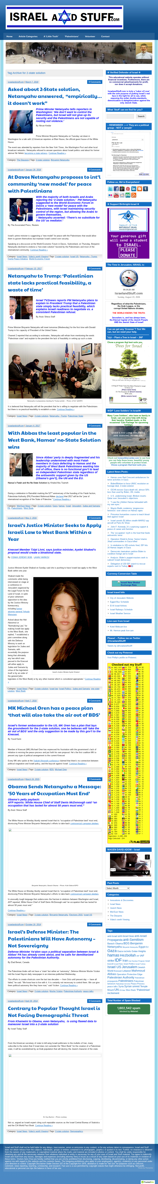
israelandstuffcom (16, 82)
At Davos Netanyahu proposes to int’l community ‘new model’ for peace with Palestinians (54, 183)
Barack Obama (115, 943)
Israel (68, 506)
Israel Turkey (140, 964)
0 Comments (95, 82)
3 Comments (95, 779)
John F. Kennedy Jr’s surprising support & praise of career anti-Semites (127, 528)
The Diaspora (23, 160)
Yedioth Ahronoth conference (46, 761)
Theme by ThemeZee (145, 1168)
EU (147, 947)
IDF (118, 960)
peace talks (88, 991)
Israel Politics (65, 689)
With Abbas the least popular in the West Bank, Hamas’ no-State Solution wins (54, 439)
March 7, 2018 (31, 82)
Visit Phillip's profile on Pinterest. (122, 657)
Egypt (142, 946)
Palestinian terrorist (123, 984)
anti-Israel (112, 936)
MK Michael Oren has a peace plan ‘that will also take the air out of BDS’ (54, 711)
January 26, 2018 (33, 170)
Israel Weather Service (120, 613)
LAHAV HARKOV (41, 557)
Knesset (118, 971)
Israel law (54, 689)
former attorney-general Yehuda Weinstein (18, 611)
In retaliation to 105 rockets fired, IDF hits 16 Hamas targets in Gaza (127, 546)
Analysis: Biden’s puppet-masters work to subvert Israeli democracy (127, 558)
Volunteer (90, 36)
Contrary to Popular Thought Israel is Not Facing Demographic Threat (54, 1011)
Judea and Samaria (91, 506)
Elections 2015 (76, 915)
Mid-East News (23, 506)
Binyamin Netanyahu (60, 160)
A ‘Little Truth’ (51, 36)
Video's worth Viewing (38, 256)
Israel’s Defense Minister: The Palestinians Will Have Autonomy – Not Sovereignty (51, 938)
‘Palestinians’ (72, 36)
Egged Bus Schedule (119, 602)
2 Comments (95, 518)
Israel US (74, 256)
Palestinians (16, 508)
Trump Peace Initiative (18, 259)
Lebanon (126, 971)
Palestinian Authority (73, 991)
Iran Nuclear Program (137, 961)
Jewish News (116, 908)
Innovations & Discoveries (121, 900)
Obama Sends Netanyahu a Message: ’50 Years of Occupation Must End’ (54, 790)
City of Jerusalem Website (122, 598)
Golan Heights (139, 951)
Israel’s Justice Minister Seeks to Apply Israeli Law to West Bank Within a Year (54, 531)
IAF (138, 956)
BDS (52, 769)
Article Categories (28, 36)
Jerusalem (76, 506)
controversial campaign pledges (84, 823)
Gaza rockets (124, 951)
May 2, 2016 (31, 518)
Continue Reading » (57, 153)
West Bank (28, 508)
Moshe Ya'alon (56, 991)
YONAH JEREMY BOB (21, 557)
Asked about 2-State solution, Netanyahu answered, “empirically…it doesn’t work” (55, 95)
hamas (62, 506)
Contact (105, 36)
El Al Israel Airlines (118, 606)
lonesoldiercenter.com (128, 458)
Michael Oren (61, 769)
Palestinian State (75, 416)
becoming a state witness (36, 153)
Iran (125, 960)
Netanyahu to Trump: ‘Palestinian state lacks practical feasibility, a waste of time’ (50, 282)
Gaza (55, 506)
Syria (121, 986)
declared (60, 496)
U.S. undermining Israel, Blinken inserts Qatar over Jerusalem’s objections (126, 497)
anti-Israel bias (126, 936)
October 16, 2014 (33, 924)
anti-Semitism (133, 940)
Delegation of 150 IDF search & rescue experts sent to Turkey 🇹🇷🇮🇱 (126, 565)
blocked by (128, 1009)
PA (9, 508)
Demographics (76, 1131)
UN (116, 989)
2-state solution (43, 160)
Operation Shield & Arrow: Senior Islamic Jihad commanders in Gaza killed (127, 540)
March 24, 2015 (32, 779)
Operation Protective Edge (129, 974)
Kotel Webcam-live (118, 627)
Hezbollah (128, 955)
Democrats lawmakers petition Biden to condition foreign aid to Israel (126, 552)
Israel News (22, 256)
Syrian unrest (132, 986)
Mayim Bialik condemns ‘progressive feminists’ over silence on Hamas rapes (125, 509)
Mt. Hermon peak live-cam (122, 630)
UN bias (122, 990)
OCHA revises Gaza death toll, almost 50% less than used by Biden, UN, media (128, 491)
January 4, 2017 (32, 426)
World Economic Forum (39, 259)
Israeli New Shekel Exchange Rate (130, 583)
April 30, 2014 (31, 1001)
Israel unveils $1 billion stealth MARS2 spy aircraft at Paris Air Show (128, 521)
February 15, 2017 (33, 268)
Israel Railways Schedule (121, 609)
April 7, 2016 (31, 701)
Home (9, 36)
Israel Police (118, 964)
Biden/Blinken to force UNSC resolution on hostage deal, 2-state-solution (128, 484)
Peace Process (138, 984)
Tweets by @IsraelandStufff (119, 646)
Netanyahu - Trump (88, 256)
